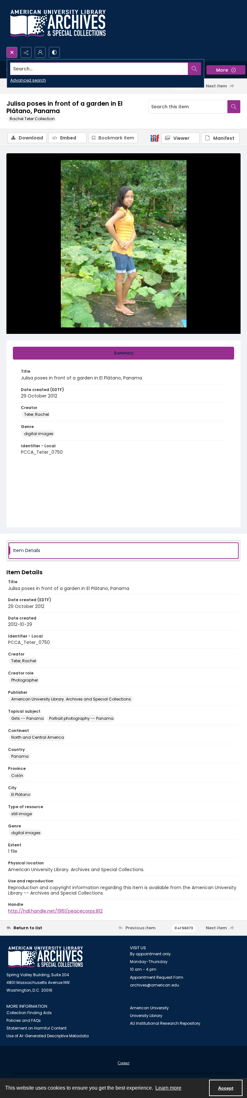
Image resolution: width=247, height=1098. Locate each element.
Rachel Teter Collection (32, 118)
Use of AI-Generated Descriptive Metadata (47, 1036)
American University (149, 1008)
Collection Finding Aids (29, 1012)
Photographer (24, 680)
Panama (20, 756)
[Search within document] (233, 106)
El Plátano (20, 794)
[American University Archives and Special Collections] (45, 957)
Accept (225, 1088)
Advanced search (28, 80)
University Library (146, 1015)
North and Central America (37, 737)
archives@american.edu (154, 985)
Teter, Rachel (36, 414)
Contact (123, 1063)
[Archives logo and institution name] (57, 23)
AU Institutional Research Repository (165, 1023)
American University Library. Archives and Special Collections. (71, 699)
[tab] (123, 353)
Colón (17, 775)
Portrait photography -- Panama (81, 718)
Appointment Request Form (156, 977)
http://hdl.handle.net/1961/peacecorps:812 (55, 911)
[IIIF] (155, 137)
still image (21, 814)
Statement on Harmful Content (36, 1028)
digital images (38, 433)
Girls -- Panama (27, 718)
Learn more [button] (168, 1088)
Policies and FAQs (23, 1020)
